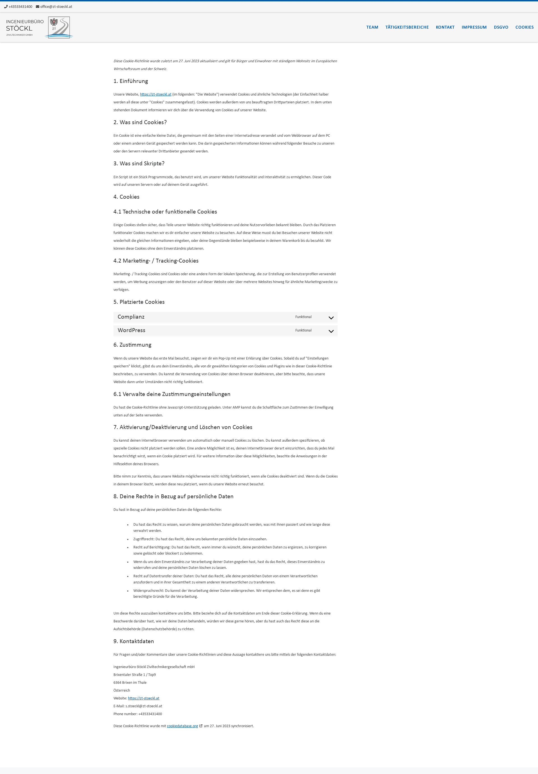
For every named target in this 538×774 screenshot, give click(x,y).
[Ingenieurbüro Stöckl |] (39, 27)
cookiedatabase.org (182, 726)
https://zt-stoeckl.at (155, 94)
